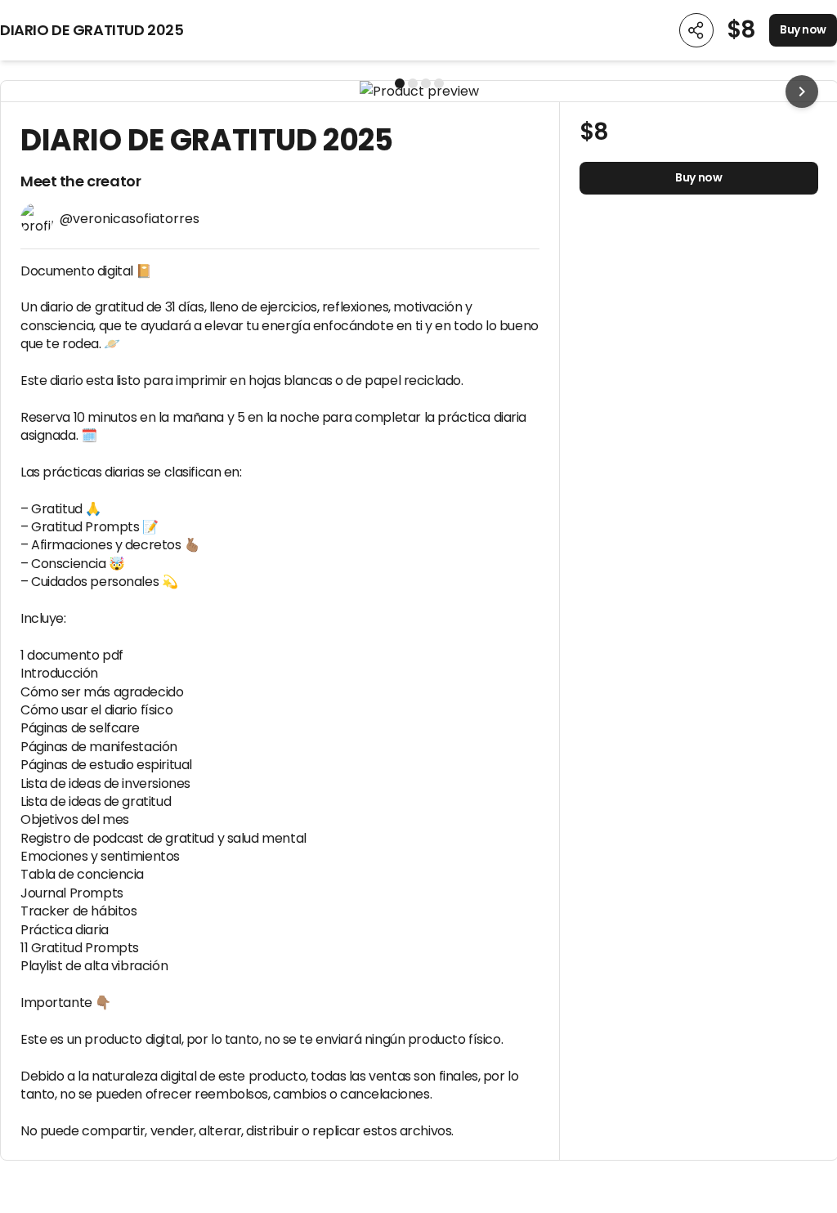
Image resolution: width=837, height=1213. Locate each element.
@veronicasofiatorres (129, 218)
